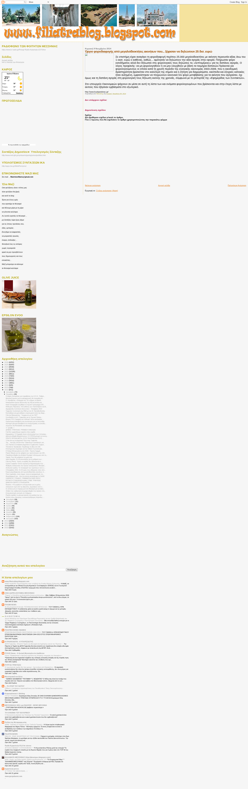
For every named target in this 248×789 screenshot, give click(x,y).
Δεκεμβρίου (10, 392)
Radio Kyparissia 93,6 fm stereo (18, 746)
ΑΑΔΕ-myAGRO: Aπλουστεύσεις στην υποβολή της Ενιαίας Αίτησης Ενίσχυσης (32, 583)
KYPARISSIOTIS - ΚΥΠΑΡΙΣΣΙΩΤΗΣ (19, 642)
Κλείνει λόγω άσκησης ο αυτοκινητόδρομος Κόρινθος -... (25, 497)
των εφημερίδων (24, 145)
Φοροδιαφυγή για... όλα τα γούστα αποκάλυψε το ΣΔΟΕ (25, 476)
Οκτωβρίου (10, 499)
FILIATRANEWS (11, 734)
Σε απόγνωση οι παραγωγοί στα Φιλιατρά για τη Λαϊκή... (25, 489)
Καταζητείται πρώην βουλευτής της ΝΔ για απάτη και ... (24, 402)
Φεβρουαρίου (11, 516)
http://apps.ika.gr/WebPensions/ (14, 166)
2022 (6, 371)
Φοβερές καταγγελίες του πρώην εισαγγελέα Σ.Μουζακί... (25, 465)
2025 (6, 365)
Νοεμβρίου (10, 394)
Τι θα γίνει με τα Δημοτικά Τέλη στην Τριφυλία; (21, 440)
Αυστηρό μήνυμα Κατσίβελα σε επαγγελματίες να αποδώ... (26, 423)
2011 (6, 525)
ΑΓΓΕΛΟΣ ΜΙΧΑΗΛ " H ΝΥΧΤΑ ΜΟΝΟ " (19, 748)
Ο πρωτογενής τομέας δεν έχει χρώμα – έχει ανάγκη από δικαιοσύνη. (29, 667)
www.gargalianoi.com (13, 776)
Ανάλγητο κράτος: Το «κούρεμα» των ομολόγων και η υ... (25, 468)
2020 (6, 376)
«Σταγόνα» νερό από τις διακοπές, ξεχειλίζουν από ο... (24, 487)
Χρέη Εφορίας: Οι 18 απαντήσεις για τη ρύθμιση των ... (24, 459)
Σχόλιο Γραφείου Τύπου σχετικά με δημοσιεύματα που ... (25, 463)
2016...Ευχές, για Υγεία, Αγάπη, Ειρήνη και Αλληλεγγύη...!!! (25, 759)
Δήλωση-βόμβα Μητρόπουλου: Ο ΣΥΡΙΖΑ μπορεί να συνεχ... (27, 436)
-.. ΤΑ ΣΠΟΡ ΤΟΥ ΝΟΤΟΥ (14, 686)
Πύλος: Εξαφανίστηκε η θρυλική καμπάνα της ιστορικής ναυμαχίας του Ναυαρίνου (33, 655)
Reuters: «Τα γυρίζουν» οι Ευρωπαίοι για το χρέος (23, 484)
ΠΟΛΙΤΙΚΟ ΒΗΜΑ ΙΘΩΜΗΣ (15, 630)
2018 (6, 380)
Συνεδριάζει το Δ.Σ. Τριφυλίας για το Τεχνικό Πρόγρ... (24, 417)
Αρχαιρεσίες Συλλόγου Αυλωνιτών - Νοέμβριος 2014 (24, 409)
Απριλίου (9, 512)
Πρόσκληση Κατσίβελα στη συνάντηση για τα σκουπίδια (25, 421)
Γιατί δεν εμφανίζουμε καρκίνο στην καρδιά (20, 432)
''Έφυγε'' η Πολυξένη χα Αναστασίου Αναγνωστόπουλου (24, 595)
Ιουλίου (9, 506)
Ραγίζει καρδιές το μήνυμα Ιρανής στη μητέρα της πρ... (24, 495)
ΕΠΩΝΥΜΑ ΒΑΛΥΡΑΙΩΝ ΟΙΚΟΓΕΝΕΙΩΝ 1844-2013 (23, 632)
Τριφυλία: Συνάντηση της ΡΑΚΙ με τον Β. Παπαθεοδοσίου (25, 411)
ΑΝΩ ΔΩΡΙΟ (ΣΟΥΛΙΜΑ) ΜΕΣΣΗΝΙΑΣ (19, 593)
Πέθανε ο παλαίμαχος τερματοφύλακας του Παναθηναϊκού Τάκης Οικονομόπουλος (33, 688)
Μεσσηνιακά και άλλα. (14, 677)
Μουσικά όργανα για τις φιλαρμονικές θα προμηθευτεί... (25, 398)
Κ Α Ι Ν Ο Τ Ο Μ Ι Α (12, 616)
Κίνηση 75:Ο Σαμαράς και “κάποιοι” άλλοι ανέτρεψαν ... (25, 419)
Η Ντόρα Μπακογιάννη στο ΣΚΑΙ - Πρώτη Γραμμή (23, 451)
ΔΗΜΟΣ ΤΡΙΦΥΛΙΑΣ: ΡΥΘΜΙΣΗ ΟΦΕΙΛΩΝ (21, 430)
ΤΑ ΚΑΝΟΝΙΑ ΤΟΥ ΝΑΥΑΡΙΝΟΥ (17, 713)
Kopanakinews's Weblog (15, 693)
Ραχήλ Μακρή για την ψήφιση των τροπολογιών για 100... (26, 453)
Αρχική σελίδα (164, 185)
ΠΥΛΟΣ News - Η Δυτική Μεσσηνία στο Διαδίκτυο (24, 653)
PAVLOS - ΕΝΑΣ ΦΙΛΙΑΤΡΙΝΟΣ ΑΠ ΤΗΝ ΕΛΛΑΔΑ (22, 736)
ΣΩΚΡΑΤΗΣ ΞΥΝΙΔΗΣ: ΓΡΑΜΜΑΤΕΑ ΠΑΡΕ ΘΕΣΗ (23, 478)
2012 (6, 523)
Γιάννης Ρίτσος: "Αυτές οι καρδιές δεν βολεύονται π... (24, 461)
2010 (6, 527)
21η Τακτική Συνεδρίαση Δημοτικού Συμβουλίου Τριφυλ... (25, 444)
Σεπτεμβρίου (10, 501)
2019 (6, 378)
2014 (6, 390)
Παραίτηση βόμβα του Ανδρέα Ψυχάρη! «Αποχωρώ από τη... (27, 455)
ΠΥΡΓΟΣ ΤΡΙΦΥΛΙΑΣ (13, 665)
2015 (6, 387)
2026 (6, 362)
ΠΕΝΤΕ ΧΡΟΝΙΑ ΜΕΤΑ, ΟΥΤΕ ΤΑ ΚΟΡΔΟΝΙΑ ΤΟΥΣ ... (25, 438)
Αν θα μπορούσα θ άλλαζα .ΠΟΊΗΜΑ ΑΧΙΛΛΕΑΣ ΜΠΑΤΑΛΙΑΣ (26, 607)
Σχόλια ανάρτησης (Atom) (107, 191)
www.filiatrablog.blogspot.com (17, 581)
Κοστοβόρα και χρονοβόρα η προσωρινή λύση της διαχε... (26, 413)
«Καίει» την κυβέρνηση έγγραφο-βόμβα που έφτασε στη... (26, 491)
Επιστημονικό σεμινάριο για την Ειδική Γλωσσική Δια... (24, 449)
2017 (6, 383)
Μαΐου (8, 510)
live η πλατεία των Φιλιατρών (13, 62)
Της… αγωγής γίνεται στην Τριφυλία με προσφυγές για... (25, 442)
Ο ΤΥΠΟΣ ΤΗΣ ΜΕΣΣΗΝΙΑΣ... (16, 771)
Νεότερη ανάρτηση (92, 185)
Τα (9, 145)
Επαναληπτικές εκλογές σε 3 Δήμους (18, 493)
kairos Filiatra (13, 73)
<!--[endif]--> (10, 428)
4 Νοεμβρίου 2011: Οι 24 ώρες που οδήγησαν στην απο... (26, 470)
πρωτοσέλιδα (14, 145)
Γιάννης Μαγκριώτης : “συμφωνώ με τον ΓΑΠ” (22, 415)
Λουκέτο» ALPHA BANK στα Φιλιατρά (18, 426)
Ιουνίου (9, 508)
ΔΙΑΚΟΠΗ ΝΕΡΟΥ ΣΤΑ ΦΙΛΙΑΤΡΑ (17, 482)
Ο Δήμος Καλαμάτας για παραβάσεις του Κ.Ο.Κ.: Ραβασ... (25, 396)
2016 (6, 385)
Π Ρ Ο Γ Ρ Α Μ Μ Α (11, 696)
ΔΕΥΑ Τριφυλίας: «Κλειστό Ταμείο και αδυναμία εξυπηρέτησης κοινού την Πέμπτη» (33, 644)
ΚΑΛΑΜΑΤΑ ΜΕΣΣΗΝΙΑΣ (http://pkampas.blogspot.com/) (28, 757)
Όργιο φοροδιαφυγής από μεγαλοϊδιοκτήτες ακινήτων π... (25, 472)
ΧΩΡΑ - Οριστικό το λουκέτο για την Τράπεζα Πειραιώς (24, 724)
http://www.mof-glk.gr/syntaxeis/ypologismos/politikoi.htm (24, 155)
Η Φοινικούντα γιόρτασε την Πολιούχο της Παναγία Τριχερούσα (27, 715)
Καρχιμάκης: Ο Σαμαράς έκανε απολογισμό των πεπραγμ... (26, 434)
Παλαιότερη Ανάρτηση (237, 185)
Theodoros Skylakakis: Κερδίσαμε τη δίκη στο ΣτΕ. (23, 447)
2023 (6, 369)
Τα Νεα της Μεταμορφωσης (16, 722)
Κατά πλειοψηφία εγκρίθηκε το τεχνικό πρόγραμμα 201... (25, 405)
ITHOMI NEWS (10, 605)
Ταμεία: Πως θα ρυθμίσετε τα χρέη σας (19, 457)
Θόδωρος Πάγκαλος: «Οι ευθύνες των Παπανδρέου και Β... (26, 407)
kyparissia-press (12, 769)
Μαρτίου (9, 514)
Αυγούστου (10, 503)
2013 (6, 521)
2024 (6, 367)
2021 (6, 374)
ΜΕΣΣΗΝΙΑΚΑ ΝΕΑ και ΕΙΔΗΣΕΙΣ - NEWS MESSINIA (26, 705)
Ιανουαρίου (10, 518)
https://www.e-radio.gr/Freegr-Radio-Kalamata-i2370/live (24, 50)
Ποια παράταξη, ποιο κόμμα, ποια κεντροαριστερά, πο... (25, 474)
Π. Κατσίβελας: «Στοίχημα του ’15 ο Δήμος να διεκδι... (24, 400)
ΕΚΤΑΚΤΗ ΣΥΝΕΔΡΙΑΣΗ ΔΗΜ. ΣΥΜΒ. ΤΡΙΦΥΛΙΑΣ (23, 480)
